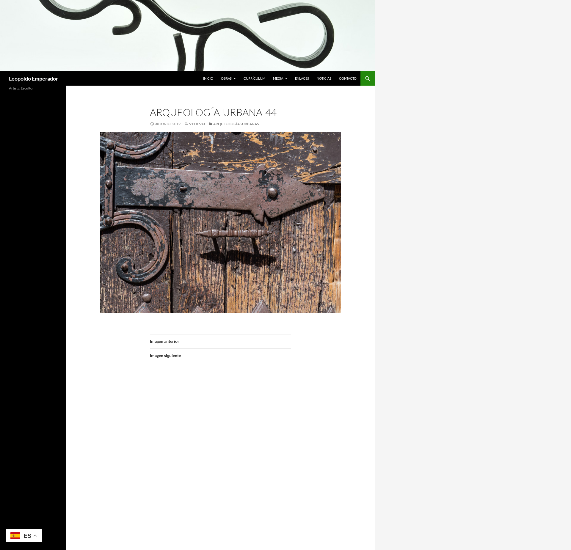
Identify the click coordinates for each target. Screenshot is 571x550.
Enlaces (302, 78)
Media (278, 78)
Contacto (348, 78)
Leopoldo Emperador (33, 78)
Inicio (208, 78)
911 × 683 (197, 124)
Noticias (324, 78)
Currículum (254, 78)
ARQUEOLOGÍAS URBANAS (236, 124)
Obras (226, 78)
